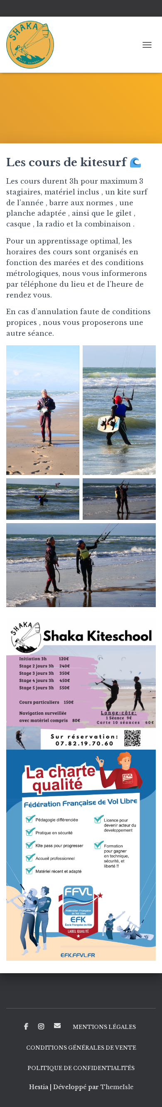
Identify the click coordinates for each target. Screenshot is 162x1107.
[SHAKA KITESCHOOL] (33, 45)
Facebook (26, 1026)
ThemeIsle (117, 1087)
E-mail (57, 1025)
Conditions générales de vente (81, 1048)
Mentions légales (104, 1027)
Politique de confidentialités (81, 1068)
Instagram (41, 1026)
